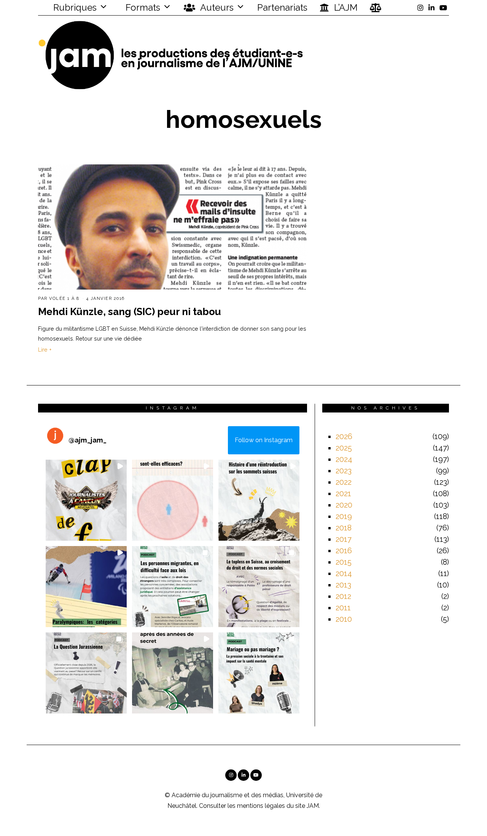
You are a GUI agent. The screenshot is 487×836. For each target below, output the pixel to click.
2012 (343, 596)
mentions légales (261, 805)
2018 (344, 527)
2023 (344, 470)
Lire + (45, 349)
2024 (344, 459)
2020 (344, 505)
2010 (344, 619)
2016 (344, 550)
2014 (344, 573)
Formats (141, 7)
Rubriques (74, 7)
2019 (344, 516)
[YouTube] (443, 7)
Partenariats (282, 7)
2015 (344, 562)
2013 (343, 584)
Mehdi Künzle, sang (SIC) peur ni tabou (129, 311)
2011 (343, 607)
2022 (344, 482)
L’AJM (345, 7)
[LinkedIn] (431, 7)
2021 (343, 493)
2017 (344, 539)
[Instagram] (420, 7)
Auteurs (216, 7)
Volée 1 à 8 (64, 298)
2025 (344, 447)
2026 (344, 436)
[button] (86, 500)
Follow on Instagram (264, 440)
